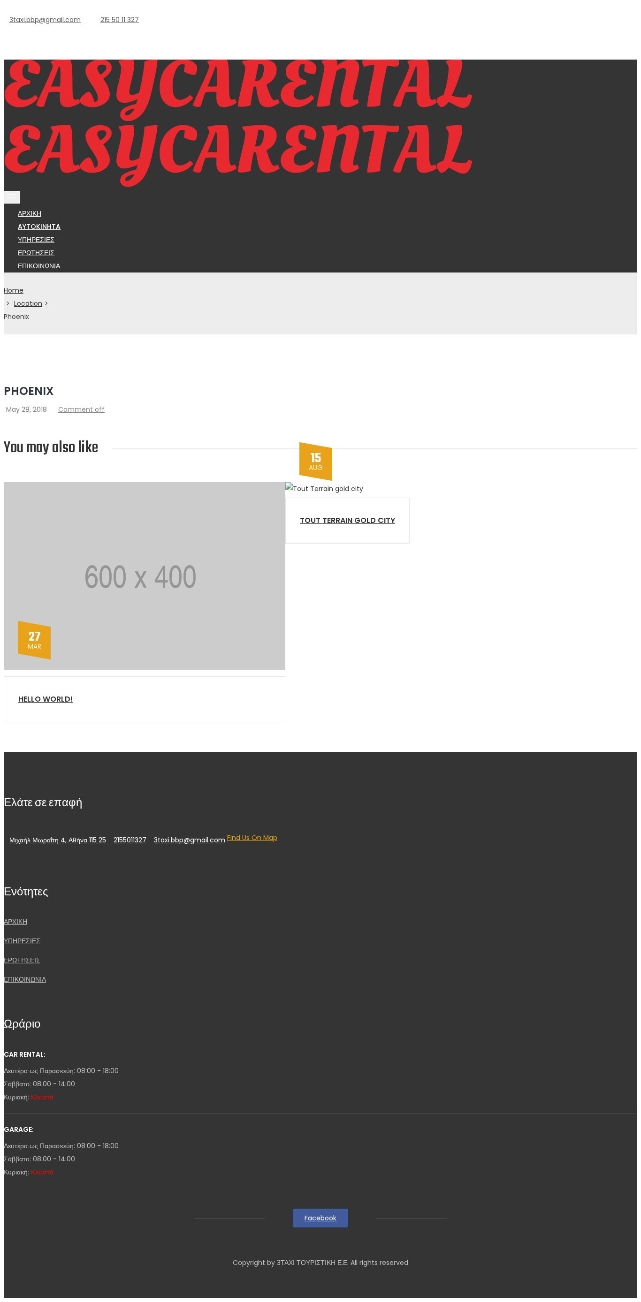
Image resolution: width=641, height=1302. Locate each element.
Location (28, 303)
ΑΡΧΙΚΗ (15, 921)
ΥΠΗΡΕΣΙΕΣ (22, 941)
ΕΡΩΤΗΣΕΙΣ (22, 960)
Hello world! (45, 699)
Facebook (320, 1218)
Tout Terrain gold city (347, 520)
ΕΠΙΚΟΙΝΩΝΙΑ (39, 266)
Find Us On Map (252, 837)
